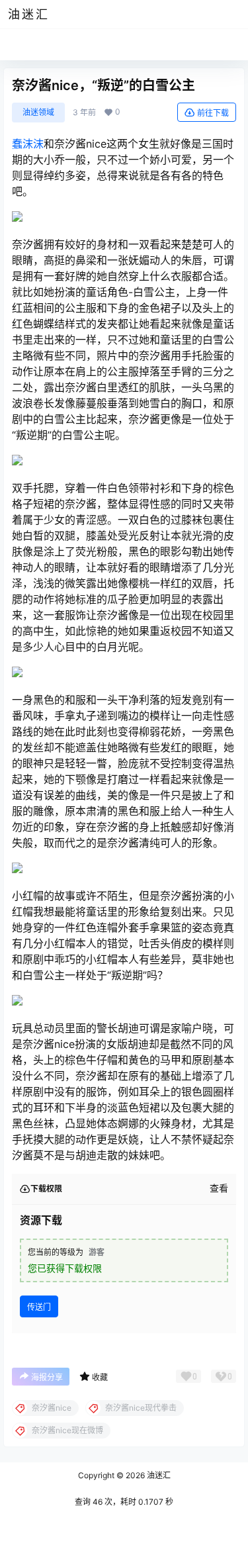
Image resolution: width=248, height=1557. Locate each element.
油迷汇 (158, 1475)
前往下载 (213, 113)
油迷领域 (38, 112)
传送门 (39, 1307)
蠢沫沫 (28, 143)
